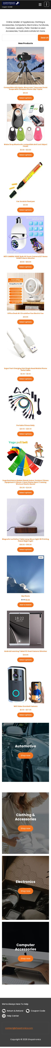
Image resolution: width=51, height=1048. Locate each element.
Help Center (13, 1015)
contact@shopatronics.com (19, 1028)
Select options (25, 98)
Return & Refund (15, 1010)
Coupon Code (38, 1010)
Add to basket (25, 605)
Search (45, 37)
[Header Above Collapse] (46, 4)
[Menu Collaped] (40, 4)
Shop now (25, 755)
